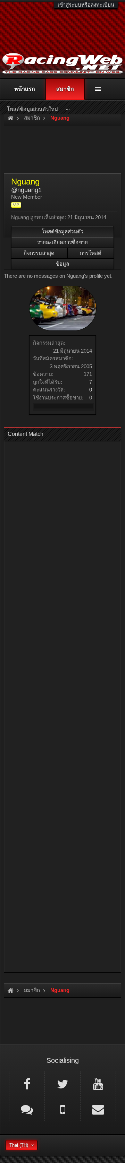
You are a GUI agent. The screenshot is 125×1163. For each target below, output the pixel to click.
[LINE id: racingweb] (26, 1109)
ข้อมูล (62, 264)
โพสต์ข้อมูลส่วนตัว (62, 231)
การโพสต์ (90, 253)
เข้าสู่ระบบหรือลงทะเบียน (86, 5)
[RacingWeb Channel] (98, 1083)
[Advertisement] (62, 704)
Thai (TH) (18, 1145)
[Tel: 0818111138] (62, 1109)
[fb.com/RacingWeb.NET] (26, 1083)
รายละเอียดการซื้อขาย (62, 242)
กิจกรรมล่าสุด (39, 253)
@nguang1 (26, 190)
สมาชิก (65, 89)
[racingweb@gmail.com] (98, 1109)
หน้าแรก (24, 89)
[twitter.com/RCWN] (62, 1083)
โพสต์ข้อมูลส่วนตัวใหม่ (32, 109)
